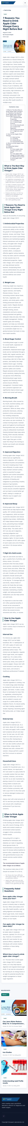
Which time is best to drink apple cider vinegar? (17, 158)
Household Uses (16, 141)
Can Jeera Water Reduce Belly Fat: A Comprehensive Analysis (13, 1023)
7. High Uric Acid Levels (16, 131)
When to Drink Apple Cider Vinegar (15, 143)
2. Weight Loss (16, 120)
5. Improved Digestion (15, 127)
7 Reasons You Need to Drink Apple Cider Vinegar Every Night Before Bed (14, 114)
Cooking (14, 138)
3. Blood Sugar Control (16, 122)
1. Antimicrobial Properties (16, 118)
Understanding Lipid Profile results (13, 1082)
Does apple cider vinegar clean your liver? (16, 150)
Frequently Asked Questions (12, 146)
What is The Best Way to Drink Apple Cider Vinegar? (14, 110)
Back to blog (7, 10)
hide (17, 107)
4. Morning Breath (17, 125)
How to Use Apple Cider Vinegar (14, 134)
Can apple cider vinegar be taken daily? (17, 154)
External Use (15, 140)
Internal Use (15, 137)
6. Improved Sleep (17, 129)
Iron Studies (7, 1052)
